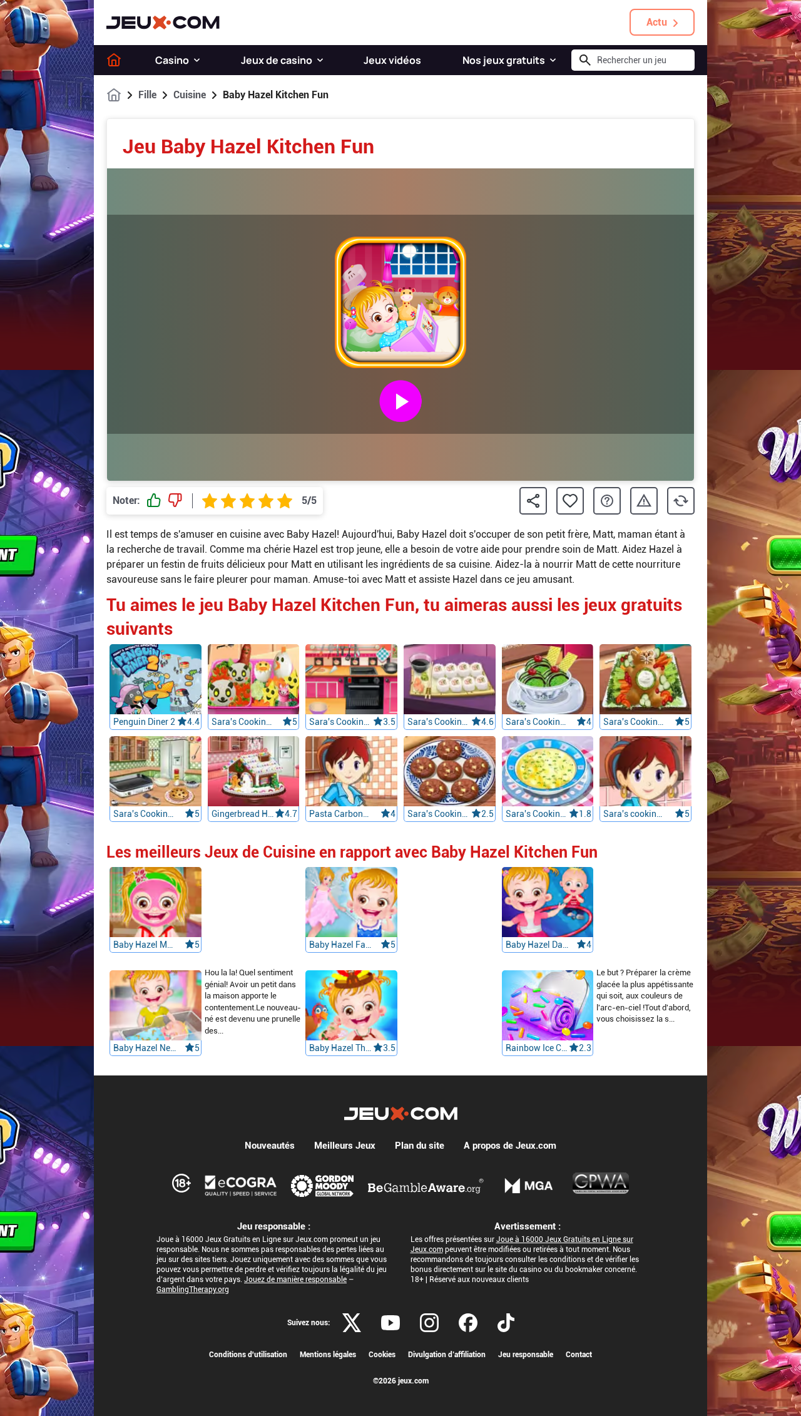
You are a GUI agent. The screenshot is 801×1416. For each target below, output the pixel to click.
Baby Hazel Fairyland (341, 945)
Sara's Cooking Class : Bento (243, 722)
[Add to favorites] (570, 500)
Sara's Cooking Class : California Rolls (439, 722)
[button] (197, 60)
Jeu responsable (525, 1354)
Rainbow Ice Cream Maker (537, 1049)
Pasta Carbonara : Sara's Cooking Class (341, 814)
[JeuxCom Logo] (163, 22)
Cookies (382, 1354)
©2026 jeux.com (401, 1381)
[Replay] (680, 500)
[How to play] (607, 500)
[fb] (468, 1322)
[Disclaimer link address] (240, 1185)
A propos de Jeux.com (510, 1145)
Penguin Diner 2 (144, 722)
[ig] (429, 1322)
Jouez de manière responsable (295, 1279)
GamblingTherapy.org (192, 1289)
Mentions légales (328, 1354)
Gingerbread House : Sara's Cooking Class (243, 814)
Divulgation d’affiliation (447, 1354)
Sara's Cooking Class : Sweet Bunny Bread (635, 722)
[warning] (643, 501)
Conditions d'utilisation (248, 1354)
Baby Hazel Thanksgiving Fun (341, 1049)
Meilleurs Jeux (344, 1145)
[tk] (505, 1322)
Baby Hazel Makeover (145, 945)
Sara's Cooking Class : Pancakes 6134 (145, 814)
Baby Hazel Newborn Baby (145, 1049)
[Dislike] (175, 500)
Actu (656, 22)
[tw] (351, 1322)
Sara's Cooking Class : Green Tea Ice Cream (537, 722)
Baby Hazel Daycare (537, 945)
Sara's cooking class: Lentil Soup (635, 814)
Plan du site (419, 1145)
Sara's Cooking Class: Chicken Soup (537, 814)
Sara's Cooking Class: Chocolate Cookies (439, 814)
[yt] (390, 1322)
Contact (579, 1354)
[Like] (153, 500)
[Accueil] (113, 60)
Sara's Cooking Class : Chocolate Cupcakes (341, 722)
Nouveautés (270, 1145)
